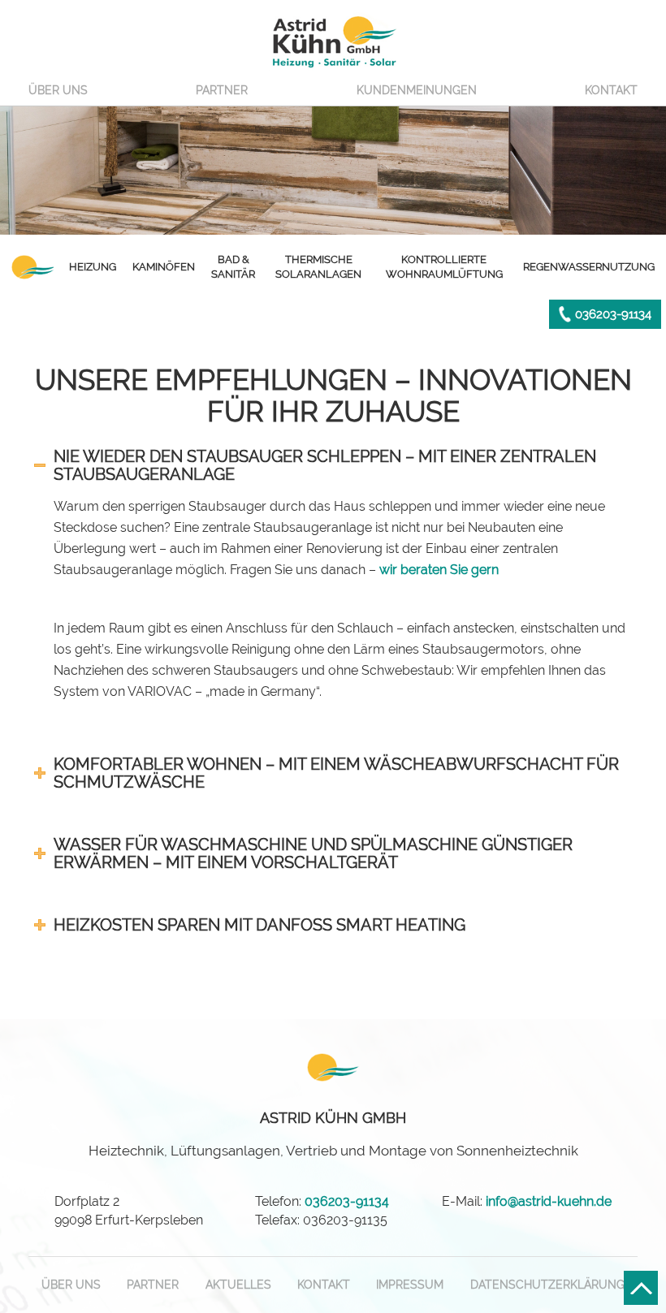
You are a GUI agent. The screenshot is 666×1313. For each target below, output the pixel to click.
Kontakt (611, 90)
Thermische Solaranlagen (318, 267)
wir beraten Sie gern (439, 569)
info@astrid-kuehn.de (549, 1201)
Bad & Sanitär (233, 267)
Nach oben (641, 1288)
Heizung (92, 267)
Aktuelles (238, 1284)
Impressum (409, 1284)
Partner (222, 90)
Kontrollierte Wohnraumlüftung (444, 267)
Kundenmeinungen (417, 90)
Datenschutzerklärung (547, 1284)
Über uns (58, 90)
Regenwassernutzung (589, 267)
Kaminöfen (163, 267)
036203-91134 (613, 314)
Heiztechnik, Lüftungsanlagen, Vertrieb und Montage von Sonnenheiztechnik (333, 1134)
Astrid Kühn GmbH (333, 40)
